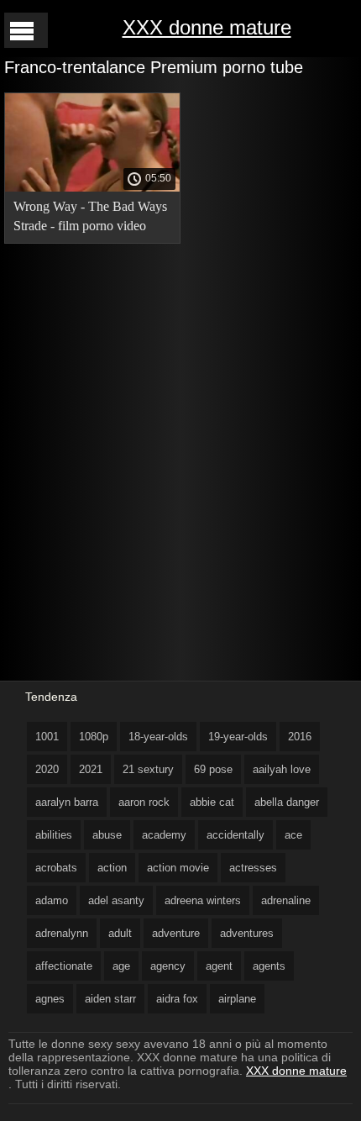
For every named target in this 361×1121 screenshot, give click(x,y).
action (112, 867)
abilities (53, 835)
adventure (176, 933)
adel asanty (116, 900)
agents (269, 966)
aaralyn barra (66, 802)
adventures (247, 933)
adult (120, 933)
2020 (47, 769)
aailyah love (282, 769)
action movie (178, 867)
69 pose (213, 769)
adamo (51, 900)
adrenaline (286, 900)
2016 (299, 736)
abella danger (286, 802)
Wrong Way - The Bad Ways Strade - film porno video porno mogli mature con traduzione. (90, 219)
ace (293, 835)
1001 (47, 736)
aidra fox (177, 998)
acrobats (56, 867)
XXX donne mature (207, 27)
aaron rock (144, 802)
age (121, 966)
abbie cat (212, 802)
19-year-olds (238, 736)
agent (219, 966)
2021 (90, 769)
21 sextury (148, 769)
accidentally (235, 835)
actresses (253, 867)
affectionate (63, 966)
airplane (237, 998)
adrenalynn (61, 933)
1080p (93, 736)
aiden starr (110, 998)
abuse (107, 835)
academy (164, 835)
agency (168, 966)
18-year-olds (158, 736)
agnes (50, 998)
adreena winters (203, 900)
